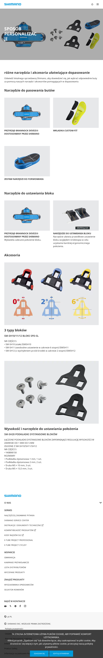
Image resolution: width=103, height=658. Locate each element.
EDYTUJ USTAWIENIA (61, 653)
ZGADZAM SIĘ (39, 653)
